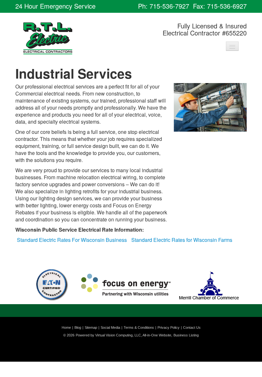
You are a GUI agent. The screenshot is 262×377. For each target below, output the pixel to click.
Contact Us (192, 327)
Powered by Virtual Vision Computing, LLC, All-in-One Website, (124, 335)
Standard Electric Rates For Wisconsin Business (72, 239)
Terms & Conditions (139, 327)
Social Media (110, 327)
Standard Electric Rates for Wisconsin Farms (181, 239)
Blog (77, 327)
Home (66, 327)
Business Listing (186, 335)
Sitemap (91, 327)
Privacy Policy (169, 327)
